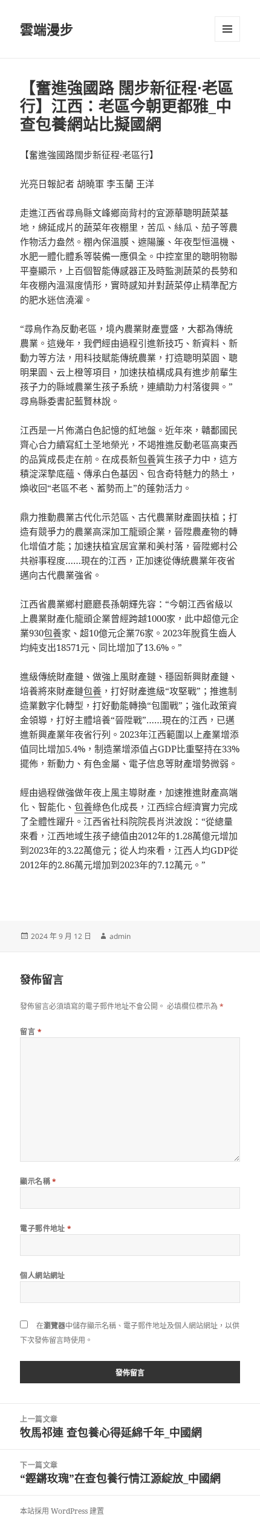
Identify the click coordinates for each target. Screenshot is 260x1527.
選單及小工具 (227, 29)
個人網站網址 (42, 1275)
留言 (31, 1031)
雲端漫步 (46, 29)
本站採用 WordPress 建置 (62, 1511)
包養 (147, 459)
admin (120, 936)
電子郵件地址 (46, 1228)
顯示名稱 (38, 1181)
